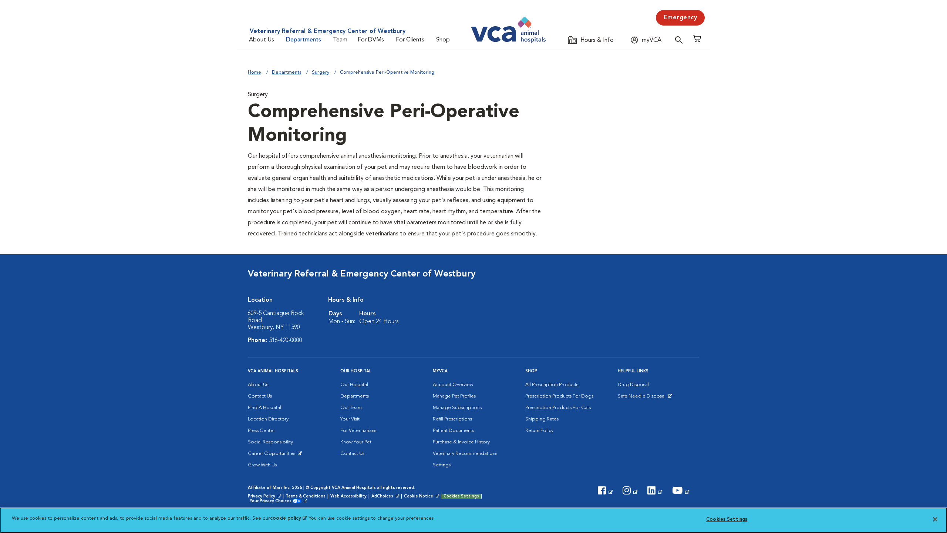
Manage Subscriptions (457, 407)
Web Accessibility (348, 497)
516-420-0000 (285, 340)
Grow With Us (262, 465)
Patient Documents (453, 430)
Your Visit (350, 419)
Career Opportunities (273, 455)
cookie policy (288, 518)
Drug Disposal (633, 384)
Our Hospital (354, 384)
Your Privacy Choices (272, 501)
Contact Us (260, 396)
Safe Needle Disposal (643, 398)
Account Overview (453, 384)
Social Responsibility (270, 442)
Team (340, 40)
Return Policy (539, 430)
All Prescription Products (551, 384)
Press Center (261, 430)
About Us (261, 40)
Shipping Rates (542, 419)
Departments (303, 40)
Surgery (320, 72)
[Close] (935, 519)
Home (254, 72)
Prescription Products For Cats (558, 407)
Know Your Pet (355, 442)
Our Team (351, 407)
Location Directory (268, 419)
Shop (443, 40)
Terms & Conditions (306, 497)
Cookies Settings (461, 497)
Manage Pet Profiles (454, 396)
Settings (442, 465)
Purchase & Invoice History (461, 442)
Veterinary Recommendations (465, 453)
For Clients (410, 40)
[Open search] (680, 40)
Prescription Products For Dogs (559, 396)
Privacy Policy (265, 497)
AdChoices (386, 497)
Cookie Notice (422, 497)
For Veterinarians (358, 430)
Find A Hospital (264, 407)
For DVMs (371, 40)
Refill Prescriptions (452, 419)
